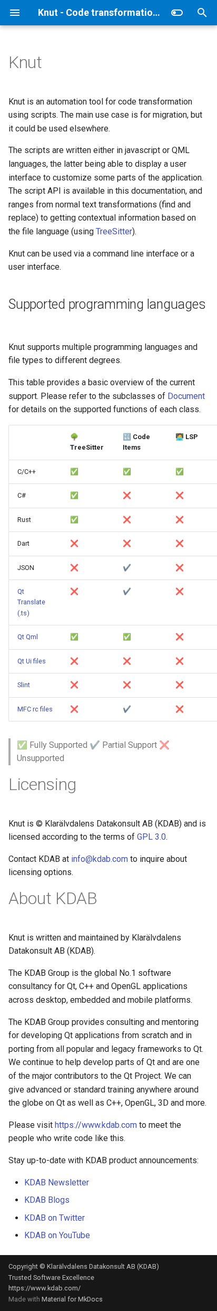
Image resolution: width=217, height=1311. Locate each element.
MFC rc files (35, 709)
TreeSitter (114, 231)
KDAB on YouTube (57, 1235)
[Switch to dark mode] (177, 12)
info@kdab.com (99, 859)
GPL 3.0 (151, 837)
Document (186, 396)
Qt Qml (27, 637)
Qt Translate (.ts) (31, 602)
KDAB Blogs (47, 1200)
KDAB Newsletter (56, 1182)
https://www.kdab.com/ (44, 1288)
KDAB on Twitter (54, 1218)
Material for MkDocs (72, 1299)
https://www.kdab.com (96, 1125)
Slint (23, 685)
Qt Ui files (31, 661)
